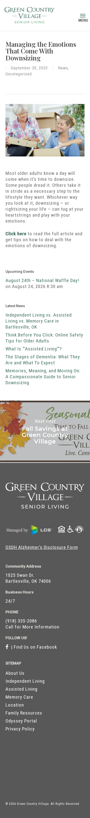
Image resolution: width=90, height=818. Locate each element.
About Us (15, 673)
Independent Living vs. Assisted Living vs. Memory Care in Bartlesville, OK (39, 321)
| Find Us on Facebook (32, 647)
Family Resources (24, 713)
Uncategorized (19, 74)
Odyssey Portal (21, 721)
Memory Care (19, 697)
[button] (83, 15)
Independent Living (25, 681)
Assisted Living (22, 689)
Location (15, 705)
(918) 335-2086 (21, 621)
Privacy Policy (20, 729)
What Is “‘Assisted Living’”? (34, 349)
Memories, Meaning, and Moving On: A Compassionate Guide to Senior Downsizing (43, 376)
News (63, 68)
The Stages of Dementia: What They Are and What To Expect (43, 360)
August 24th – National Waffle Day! (42, 280)
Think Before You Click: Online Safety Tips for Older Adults (44, 338)
